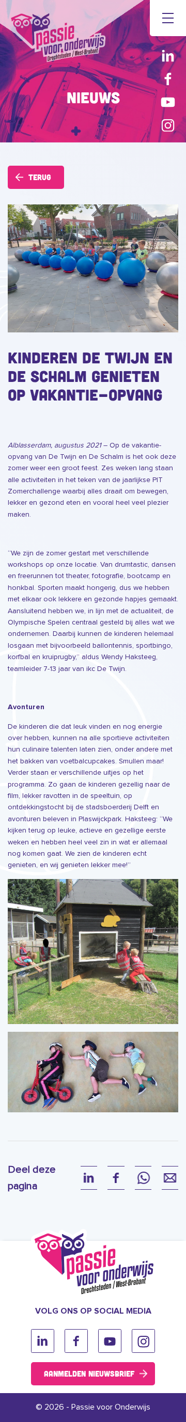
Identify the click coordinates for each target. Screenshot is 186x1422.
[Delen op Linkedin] (89, 1178)
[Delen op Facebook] (115, 1178)
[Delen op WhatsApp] (143, 1178)
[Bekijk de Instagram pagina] (168, 125)
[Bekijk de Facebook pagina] (168, 78)
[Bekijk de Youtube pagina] (168, 102)
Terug (39, 177)
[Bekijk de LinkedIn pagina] (168, 55)
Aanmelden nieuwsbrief (89, 1373)
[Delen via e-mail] (170, 1178)
